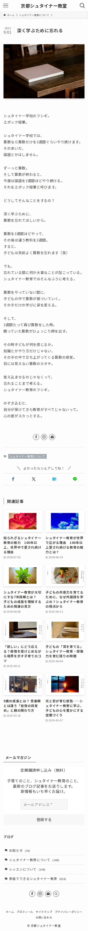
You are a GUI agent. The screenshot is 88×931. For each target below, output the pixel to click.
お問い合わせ (44, 917)
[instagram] (44, 437)
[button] (13, 479)
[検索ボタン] (82, 5)
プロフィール (25, 912)
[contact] (52, 437)
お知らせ (19, 850)
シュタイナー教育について (27, 456)
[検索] (56, 894)
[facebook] (36, 437)
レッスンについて (27, 869)
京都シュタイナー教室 (44, 6)
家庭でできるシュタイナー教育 (37, 878)
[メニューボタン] (5, 5)
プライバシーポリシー (68, 912)
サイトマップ (44, 912)
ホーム (10, 912)
